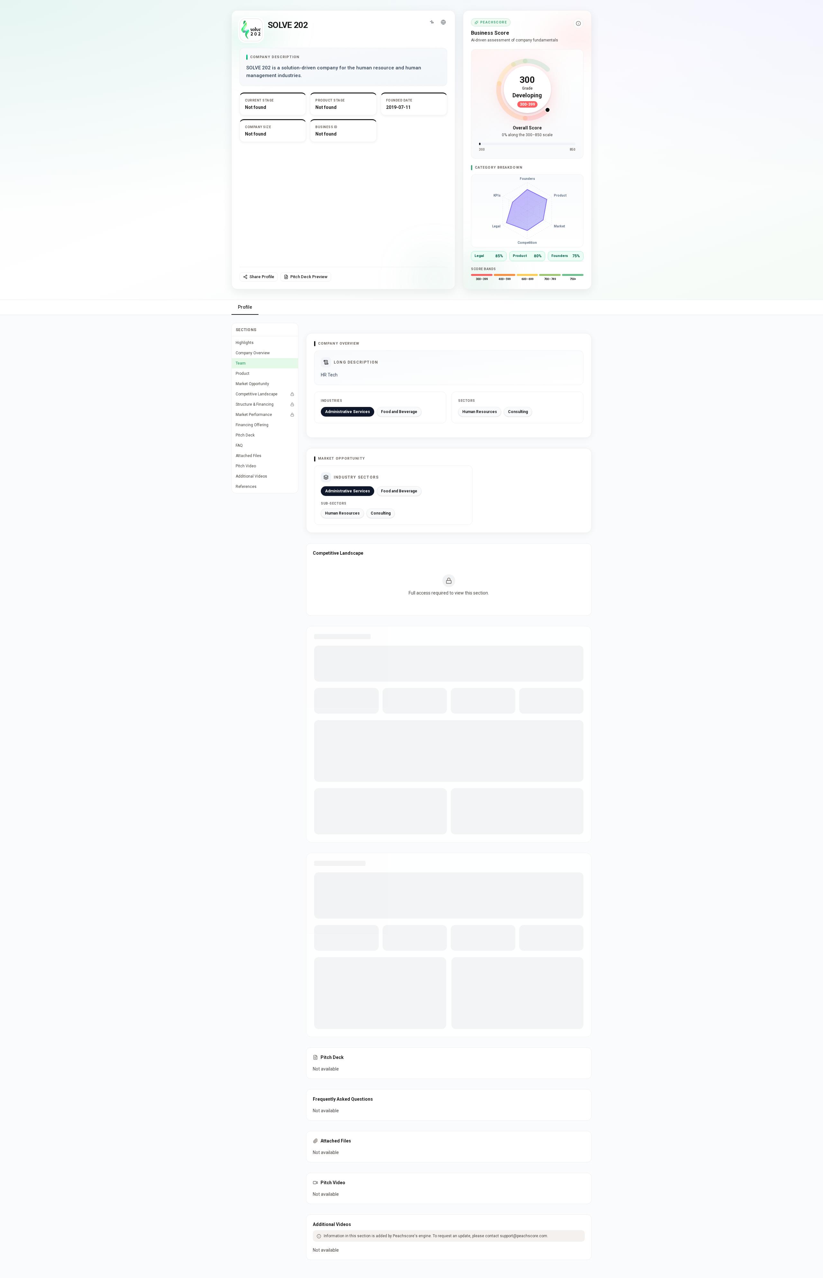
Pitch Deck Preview (309, 276)
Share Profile (261, 276)
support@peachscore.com (523, 1236)
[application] (527, 210)
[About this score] (578, 23)
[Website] (443, 22)
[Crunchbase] (432, 22)
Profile (245, 307)
